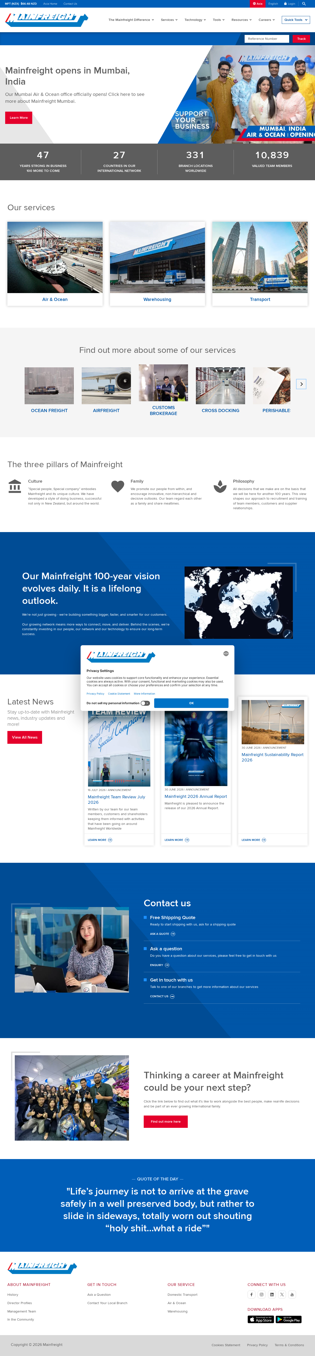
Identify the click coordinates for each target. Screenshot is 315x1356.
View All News (25, 737)
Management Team (21, 1311)
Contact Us (70, 4)
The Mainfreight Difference (129, 20)
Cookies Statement (226, 1345)
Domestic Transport (182, 1295)
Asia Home (50, 4)
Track (301, 39)
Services (167, 20)
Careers (265, 20)
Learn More (19, 118)
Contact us (159, 996)
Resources (240, 20)
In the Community (20, 1319)
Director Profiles (19, 1303)
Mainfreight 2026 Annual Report (196, 796)
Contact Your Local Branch (107, 1303)
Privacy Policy (257, 1345)
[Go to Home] (42, 1273)
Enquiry (156, 965)
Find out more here (166, 1121)
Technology (193, 20)
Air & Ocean (177, 1303)
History (12, 1295)
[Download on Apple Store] (261, 1322)
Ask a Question (99, 1295)
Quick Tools (293, 20)
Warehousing (178, 1311)
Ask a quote (159, 934)
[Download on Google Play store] (288, 1322)
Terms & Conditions (289, 1345)
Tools (217, 20)
